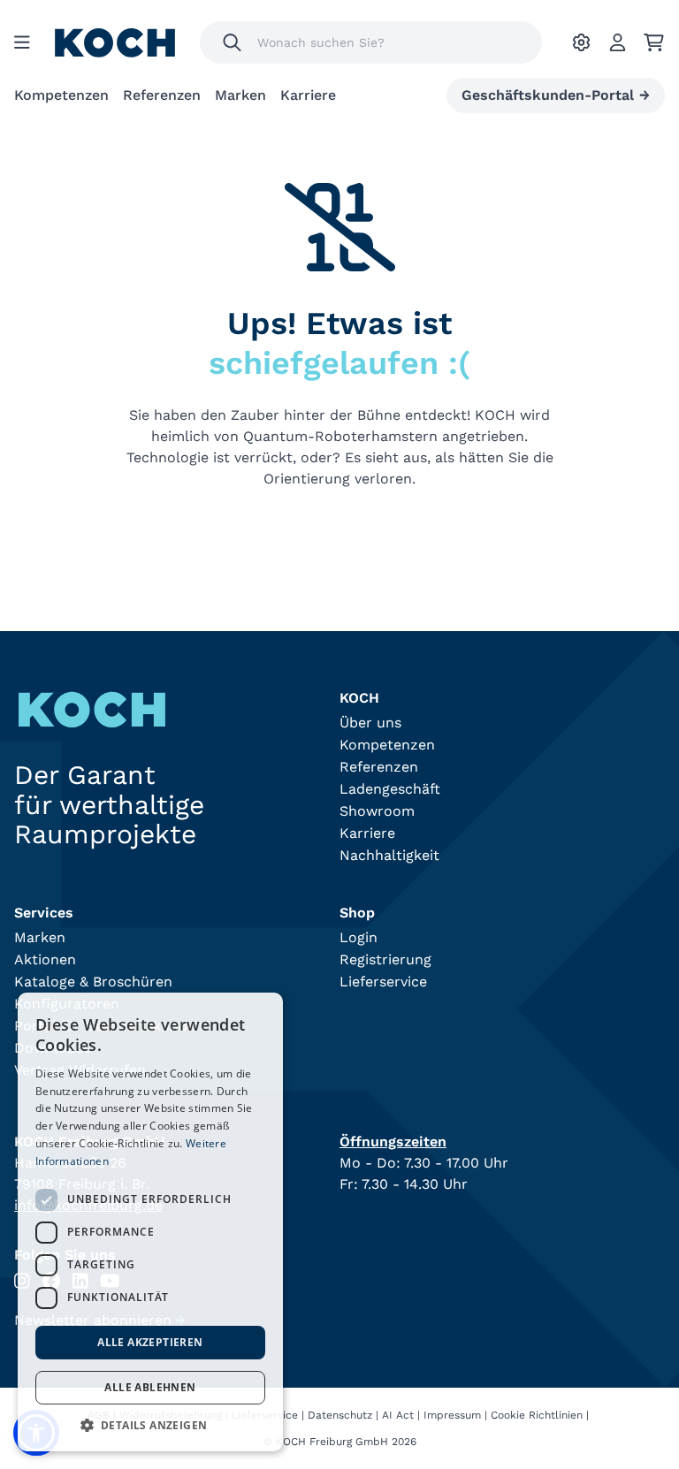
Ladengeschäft (390, 788)
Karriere (308, 95)
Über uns (370, 722)
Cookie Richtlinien (537, 1415)
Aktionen (45, 959)
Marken (240, 95)
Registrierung (385, 959)
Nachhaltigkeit (389, 855)
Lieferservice (383, 981)
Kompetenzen (61, 95)
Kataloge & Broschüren (93, 981)
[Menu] (22, 42)
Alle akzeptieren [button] (149, 1342)
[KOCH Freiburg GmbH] (115, 43)
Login (359, 937)
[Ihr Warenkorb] (654, 42)
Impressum (452, 1415)
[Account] (617, 42)
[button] (150, 1425)
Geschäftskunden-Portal (556, 95)
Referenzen (162, 95)
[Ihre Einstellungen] (581, 42)
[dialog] (150, 1222)
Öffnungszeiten (393, 1141)
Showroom (377, 811)
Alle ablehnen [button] (149, 1387)
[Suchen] (232, 42)
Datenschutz (340, 1415)
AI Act (398, 1415)
